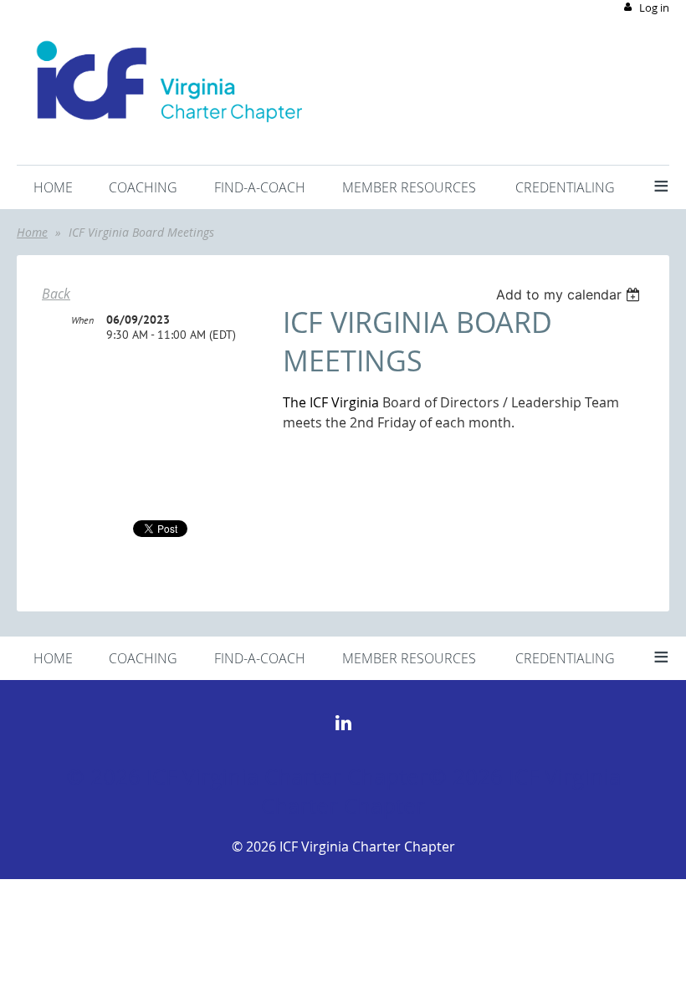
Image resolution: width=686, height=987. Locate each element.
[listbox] (570, 294)
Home (32, 232)
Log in (654, 7)
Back (56, 293)
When (82, 320)
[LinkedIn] (343, 723)
